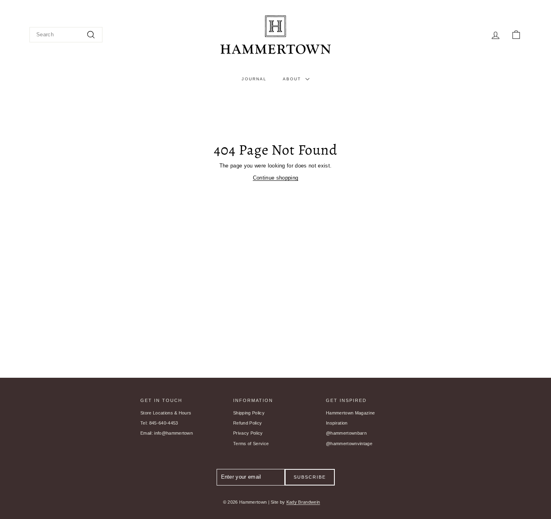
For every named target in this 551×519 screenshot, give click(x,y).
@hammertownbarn (346, 433)
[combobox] (65, 35)
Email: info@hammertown (166, 433)
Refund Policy (247, 423)
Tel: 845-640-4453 (159, 423)
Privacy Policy (248, 433)
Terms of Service (251, 443)
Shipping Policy (249, 412)
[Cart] (516, 35)
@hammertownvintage (349, 443)
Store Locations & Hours (165, 412)
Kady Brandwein (303, 502)
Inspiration (337, 423)
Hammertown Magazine (350, 412)
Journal (254, 79)
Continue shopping (275, 178)
